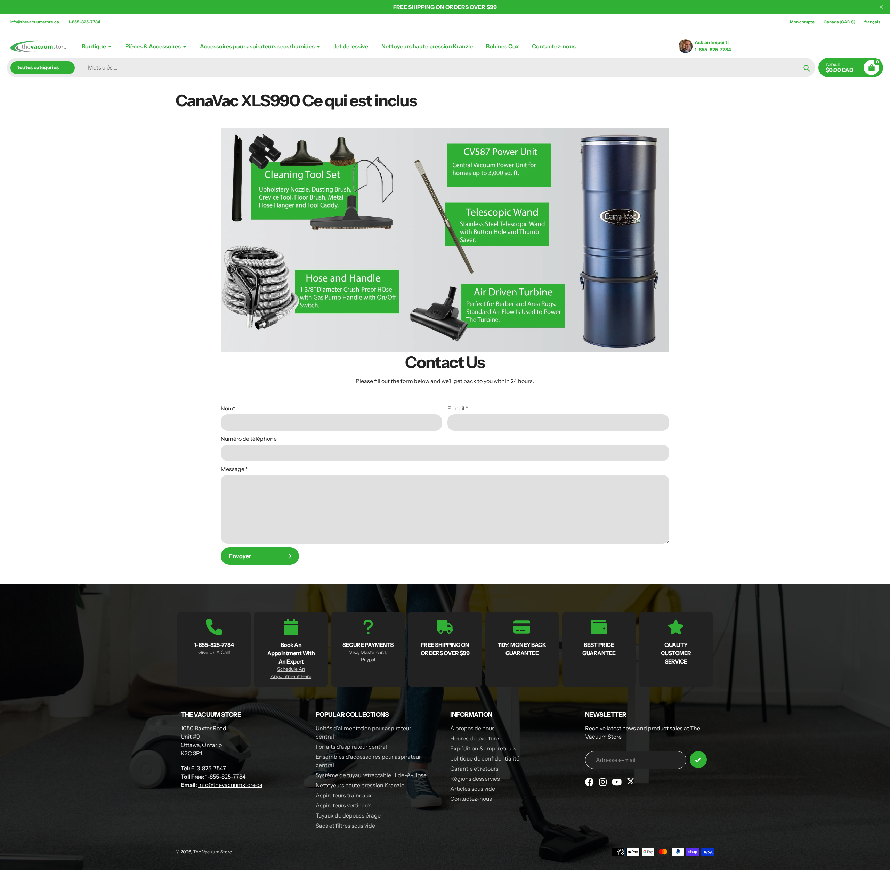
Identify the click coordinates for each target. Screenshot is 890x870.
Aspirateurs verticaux (343, 805)
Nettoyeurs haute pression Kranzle (360, 785)
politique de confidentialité (484, 758)
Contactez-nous (471, 798)
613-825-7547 (208, 768)
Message (234, 468)
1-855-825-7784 (84, 21)
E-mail (457, 408)
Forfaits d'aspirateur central (351, 746)
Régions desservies (475, 778)
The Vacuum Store (212, 851)
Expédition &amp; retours (483, 748)
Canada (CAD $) (839, 21)
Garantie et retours (474, 768)
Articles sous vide (472, 788)
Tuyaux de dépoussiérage (348, 815)
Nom (228, 408)
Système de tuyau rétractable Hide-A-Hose (371, 775)
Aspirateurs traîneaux (344, 795)
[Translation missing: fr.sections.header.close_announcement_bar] (881, 6)
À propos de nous (472, 728)
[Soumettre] (698, 759)
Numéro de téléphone (249, 438)
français (872, 21)
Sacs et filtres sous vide (345, 825)
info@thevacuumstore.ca (34, 21)
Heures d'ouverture (474, 738)
